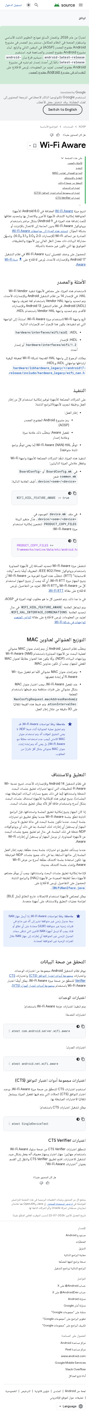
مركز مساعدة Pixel (75, 1349)
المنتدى (57, 1391)
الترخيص (25, 1391)
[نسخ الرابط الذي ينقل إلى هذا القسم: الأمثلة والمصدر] (53, 282)
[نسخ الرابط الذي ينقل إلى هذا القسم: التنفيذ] (69, 390)
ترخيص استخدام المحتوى (60, 1204)
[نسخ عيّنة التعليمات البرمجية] (74, 493)
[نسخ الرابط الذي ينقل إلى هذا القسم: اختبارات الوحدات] (54, 997)
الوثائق (82, 18)
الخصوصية (11, 1391)
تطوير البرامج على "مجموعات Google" (64, 1319)
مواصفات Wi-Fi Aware (27, 231)
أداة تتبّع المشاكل (77, 1376)
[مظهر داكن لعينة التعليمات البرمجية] (69, 493)
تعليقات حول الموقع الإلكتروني (66, 1397)
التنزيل (82, 1248)
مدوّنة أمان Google (75, 1305)
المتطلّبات (81, 1242)
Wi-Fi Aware (64, 211)
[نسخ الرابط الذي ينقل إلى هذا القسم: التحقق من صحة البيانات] (36, 962)
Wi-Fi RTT (56, 591)
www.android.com (73, 1356)
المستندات (68, 126)
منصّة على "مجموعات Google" (68, 1312)
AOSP (82, 126)
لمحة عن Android (75, 1391)
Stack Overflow (75, 1369)
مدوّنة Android (77, 1299)
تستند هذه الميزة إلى (55, 231)
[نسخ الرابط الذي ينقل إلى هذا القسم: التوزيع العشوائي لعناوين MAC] (22, 640)
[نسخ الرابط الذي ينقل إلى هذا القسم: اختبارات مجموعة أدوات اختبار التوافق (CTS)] (11, 1080)
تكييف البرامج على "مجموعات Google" (64, 1325)
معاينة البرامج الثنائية (75, 1255)
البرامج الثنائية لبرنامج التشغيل (70, 1268)
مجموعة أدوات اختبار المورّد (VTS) (33, 986)
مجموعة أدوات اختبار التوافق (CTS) (51, 976)
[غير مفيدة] (52, 135)
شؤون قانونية (42, 1391)
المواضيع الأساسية (49, 126)
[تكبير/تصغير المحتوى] (62, 158)
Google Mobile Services (70, 1362)
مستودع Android (76, 1235)
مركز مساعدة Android (73, 1343)
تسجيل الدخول (13, 5)
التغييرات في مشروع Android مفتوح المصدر (57, 72)
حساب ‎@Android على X (72, 1285)
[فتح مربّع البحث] (36, 4)
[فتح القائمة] (81, 5)
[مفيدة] (58, 135)
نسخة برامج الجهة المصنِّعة (72, 1261)
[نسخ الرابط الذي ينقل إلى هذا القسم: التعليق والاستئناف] (47, 774)
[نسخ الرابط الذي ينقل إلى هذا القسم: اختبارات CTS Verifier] (44, 1140)
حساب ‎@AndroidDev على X (69, 1292)
